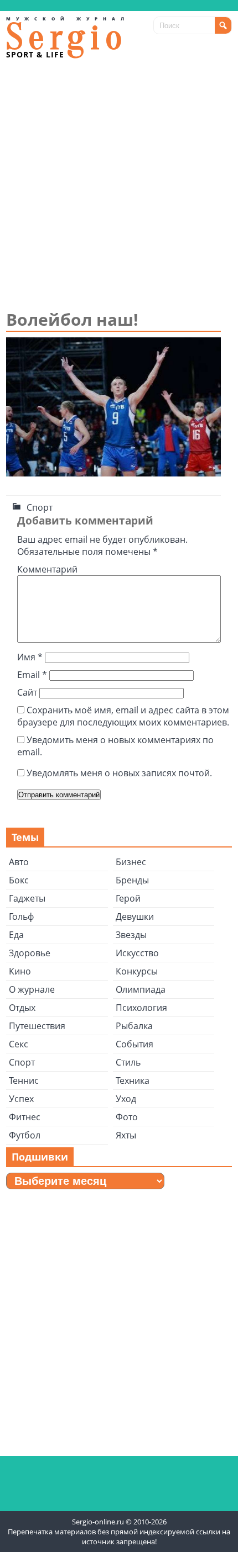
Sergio (67, 37)
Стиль (128, 1062)
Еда (16, 935)
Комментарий (47, 569)
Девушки (135, 916)
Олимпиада (140, 989)
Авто (19, 862)
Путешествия (37, 1026)
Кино (20, 971)
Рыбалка (134, 1026)
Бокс (19, 880)
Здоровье (29, 953)
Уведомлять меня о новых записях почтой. (119, 773)
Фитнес (24, 1117)
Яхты (126, 1135)
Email (32, 675)
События (134, 1044)
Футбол (24, 1135)
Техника (132, 1080)
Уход (126, 1099)
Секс (18, 1044)
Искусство (137, 953)
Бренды (132, 880)
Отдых (22, 1008)
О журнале (32, 989)
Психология (141, 1008)
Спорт (40, 507)
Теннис (24, 1080)
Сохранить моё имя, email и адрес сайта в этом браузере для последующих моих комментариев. (123, 716)
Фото (127, 1117)
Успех (21, 1099)
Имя (30, 657)
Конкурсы (137, 971)
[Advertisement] (119, 184)
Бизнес (131, 862)
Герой (128, 898)
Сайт (27, 692)
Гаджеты (27, 898)
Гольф (21, 916)
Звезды (131, 935)
